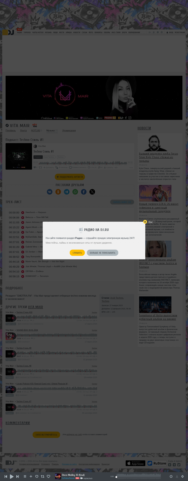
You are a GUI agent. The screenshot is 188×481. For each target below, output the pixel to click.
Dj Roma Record (68, 478)
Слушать (77, 253)
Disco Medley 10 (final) (73, 474)
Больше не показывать (102, 253)
